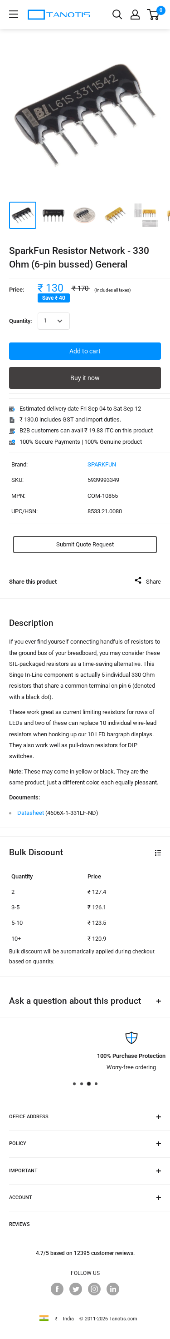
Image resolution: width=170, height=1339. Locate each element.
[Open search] (117, 15)
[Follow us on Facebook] (57, 1289)
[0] (153, 14)
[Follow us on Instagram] (94, 1289)
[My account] (135, 15)
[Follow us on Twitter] (75, 1289)
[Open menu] (13, 14)
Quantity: (20, 320)
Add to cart (85, 351)
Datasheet (30, 812)
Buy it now (85, 378)
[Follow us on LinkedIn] (113, 1289)
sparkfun (101, 464)
